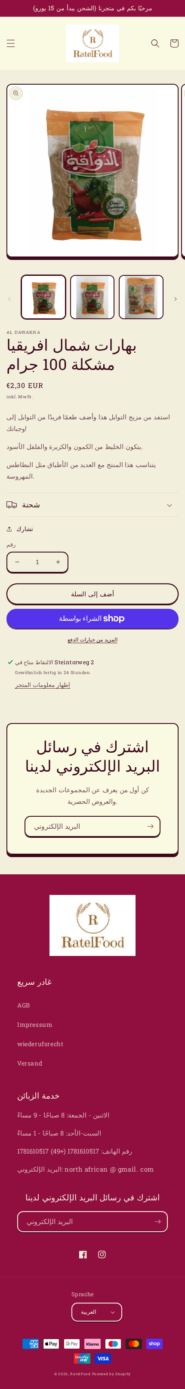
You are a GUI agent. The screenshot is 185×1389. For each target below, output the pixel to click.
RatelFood (80, 1373)
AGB (23, 1005)
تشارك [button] (24, 529)
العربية (88, 1312)
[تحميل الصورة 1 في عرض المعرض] (43, 297)
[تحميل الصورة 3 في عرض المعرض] (141, 297)
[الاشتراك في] (150, 826)
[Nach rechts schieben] (175, 299)
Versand (29, 1063)
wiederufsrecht (40, 1044)
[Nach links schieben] (9, 299)
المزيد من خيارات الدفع (92, 639)
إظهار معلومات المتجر (42, 685)
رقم (10, 544)
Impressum (34, 1024)
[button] (10, 43)
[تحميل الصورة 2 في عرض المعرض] (92, 297)
